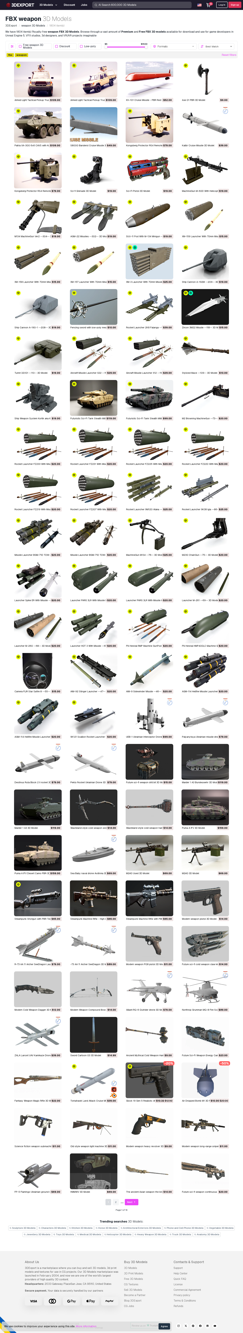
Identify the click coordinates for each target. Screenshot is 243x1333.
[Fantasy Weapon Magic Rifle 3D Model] (38, 1080)
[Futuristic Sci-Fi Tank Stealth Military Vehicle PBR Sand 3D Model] (94, 398)
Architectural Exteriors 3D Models (141, 1227)
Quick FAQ (180, 1279)
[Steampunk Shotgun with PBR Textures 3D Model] (38, 898)
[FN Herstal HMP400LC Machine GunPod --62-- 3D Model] (205, 625)
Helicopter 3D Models (118, 1234)
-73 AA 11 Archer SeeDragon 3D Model (90, 964)
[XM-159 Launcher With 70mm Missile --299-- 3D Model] (205, 216)
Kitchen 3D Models (82, 1227)
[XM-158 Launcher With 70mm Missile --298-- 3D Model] (38, 261)
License (178, 1284)
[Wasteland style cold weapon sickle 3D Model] (94, 807)
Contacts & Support (189, 1262)
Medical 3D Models (90, 1234)
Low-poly (90, 46)
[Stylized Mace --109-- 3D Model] (205, 352)
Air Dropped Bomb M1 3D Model (199, 1100)
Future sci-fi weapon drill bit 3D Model (146, 782)
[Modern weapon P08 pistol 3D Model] (149, 944)
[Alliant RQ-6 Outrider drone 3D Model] (149, 989)
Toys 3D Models (64, 1234)
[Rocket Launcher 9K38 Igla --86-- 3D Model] (205, 489)
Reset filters (229, 55)
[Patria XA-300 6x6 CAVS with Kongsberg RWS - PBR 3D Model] (38, 125)
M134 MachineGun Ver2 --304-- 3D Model (37, 236)
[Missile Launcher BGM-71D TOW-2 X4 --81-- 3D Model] (38, 534)
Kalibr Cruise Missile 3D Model (198, 145)
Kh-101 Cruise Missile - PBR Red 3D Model (149, 100)
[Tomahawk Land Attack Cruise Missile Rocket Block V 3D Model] (94, 1080)
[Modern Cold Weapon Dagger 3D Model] (38, 989)
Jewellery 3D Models (38, 1234)
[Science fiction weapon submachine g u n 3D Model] (38, 1126)
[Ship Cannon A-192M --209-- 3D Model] (205, 261)
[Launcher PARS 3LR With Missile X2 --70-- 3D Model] (149, 580)
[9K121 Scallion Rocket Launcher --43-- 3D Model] (94, 716)
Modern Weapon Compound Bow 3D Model (93, 1009)
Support (178, 1268)
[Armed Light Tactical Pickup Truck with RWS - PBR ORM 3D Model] (94, 79)
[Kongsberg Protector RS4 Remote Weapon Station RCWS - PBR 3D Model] (38, 170)
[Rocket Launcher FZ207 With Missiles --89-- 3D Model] (94, 489)
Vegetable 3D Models (221, 1227)
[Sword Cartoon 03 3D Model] (94, 1035)
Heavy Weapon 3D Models (151, 1234)
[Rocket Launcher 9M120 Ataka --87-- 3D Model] (149, 489)
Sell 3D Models (133, 1290)
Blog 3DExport (133, 1300)
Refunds (178, 1306)
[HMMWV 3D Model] (94, 1171)
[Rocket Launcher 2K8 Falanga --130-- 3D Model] (149, 307)
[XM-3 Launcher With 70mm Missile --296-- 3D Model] (149, 261)
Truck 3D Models (181, 1234)
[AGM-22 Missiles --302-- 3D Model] (94, 216)
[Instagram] (178, 1326)
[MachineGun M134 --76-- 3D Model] (149, 534)
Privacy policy (182, 1295)
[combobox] (176, 46)
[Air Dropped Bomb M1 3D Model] (205, 1080)
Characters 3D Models (53, 1227)
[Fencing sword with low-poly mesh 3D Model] (94, 307)
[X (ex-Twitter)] (185, 1326)
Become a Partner (135, 1295)
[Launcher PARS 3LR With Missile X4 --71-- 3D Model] (94, 580)
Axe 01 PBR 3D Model (193, 100)
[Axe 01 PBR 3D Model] (205, 79)
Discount (64, 46)
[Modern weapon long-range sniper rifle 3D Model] (205, 1126)
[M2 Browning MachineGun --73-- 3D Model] (205, 398)
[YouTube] (215, 1326)
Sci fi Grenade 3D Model (83, 191)
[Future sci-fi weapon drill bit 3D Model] (149, 762)
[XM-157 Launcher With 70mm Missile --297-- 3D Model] (94, 261)
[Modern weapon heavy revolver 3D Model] (149, 1126)
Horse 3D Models (108, 1227)
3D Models (130, 1268)
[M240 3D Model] (205, 853)
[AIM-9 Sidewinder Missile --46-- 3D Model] (149, 671)
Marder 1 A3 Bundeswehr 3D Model (200, 782)
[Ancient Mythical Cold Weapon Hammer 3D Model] (149, 1035)
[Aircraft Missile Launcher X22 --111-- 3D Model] (94, 352)
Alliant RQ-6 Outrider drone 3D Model (146, 1009)
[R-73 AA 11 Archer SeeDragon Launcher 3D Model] (38, 944)
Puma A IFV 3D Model (193, 827)
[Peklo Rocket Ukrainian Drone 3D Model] (94, 762)
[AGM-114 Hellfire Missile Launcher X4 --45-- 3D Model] (205, 671)
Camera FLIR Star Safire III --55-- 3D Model (38, 691)
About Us (32, 1262)
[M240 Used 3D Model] (149, 853)
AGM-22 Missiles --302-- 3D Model (89, 236)
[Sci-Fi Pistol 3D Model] (149, 170)
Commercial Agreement (187, 1290)
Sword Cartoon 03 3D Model (85, 1055)
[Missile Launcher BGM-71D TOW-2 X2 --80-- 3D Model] (94, 534)
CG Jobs (129, 1306)
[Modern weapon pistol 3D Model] (205, 898)
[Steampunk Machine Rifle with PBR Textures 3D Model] (149, 898)
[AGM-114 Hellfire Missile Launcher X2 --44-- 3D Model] (38, 716)
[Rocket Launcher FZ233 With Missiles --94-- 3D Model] (38, 443)
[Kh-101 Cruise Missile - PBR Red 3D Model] (149, 79)
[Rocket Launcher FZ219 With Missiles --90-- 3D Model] (38, 489)
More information (86, 1326)
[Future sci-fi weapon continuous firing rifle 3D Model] (205, 1171)
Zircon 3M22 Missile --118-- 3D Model (202, 327)
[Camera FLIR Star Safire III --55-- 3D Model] (38, 671)
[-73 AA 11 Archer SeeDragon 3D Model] (94, 944)
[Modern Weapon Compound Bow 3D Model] (94, 989)
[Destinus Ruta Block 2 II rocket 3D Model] (38, 762)
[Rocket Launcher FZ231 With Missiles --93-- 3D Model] (94, 443)
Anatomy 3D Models (207, 1234)
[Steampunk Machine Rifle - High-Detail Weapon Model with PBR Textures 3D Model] (94, 898)
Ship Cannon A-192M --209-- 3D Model (203, 281)
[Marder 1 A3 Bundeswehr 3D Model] (205, 762)
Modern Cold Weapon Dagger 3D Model (36, 1009)
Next (130, 1202)
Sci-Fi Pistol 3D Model (138, 191)
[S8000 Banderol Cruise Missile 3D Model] (94, 125)
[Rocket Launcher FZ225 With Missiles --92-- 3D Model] (149, 443)
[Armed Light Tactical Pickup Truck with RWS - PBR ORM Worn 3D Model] (38, 79)
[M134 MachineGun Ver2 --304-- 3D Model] (38, 216)
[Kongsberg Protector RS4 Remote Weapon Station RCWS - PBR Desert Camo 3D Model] (149, 125)
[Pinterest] (193, 1326)
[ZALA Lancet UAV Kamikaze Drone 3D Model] (38, 1035)
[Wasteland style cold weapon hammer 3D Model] (149, 807)
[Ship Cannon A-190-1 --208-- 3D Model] (38, 307)
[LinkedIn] (207, 1326)
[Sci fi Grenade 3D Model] (94, 170)
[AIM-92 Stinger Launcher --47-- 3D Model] (94, 671)
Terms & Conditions (185, 1300)
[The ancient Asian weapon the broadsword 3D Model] (149, 1171)
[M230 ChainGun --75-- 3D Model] (205, 534)
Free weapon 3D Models (33, 46)
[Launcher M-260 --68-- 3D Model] (38, 625)
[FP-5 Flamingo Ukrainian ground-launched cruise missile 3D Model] (38, 1171)
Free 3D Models (133, 1279)
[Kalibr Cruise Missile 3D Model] (205, 125)
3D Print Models (133, 1273)
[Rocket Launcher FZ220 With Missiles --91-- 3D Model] (205, 443)
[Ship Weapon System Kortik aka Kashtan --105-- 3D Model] (38, 398)
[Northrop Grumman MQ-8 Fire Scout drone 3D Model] (205, 989)
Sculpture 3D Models (24, 1227)
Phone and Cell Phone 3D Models (184, 1227)
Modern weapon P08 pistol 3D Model (146, 964)
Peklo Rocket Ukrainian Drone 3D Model (91, 782)
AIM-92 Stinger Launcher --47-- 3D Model (93, 691)
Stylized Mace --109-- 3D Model (199, 372)
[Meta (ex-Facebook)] (200, 1326)
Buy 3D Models (135, 1262)
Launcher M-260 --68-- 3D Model (33, 645)
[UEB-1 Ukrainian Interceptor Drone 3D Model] (149, 716)
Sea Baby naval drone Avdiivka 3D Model (92, 873)
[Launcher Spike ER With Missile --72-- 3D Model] (38, 580)
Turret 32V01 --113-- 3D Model (31, 372)
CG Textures (131, 1284)
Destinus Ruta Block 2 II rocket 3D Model (37, 782)
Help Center (181, 1273)
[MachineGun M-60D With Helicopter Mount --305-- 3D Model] (205, 170)
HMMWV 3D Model (80, 1191)
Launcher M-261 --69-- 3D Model (200, 600)
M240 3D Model (190, 873)
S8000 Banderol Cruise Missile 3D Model (92, 145)
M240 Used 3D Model (137, 873)
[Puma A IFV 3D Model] (205, 807)
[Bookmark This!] (57, 93)
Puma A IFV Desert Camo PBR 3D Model (36, 873)
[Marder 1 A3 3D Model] (38, 807)
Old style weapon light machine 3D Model (92, 1146)
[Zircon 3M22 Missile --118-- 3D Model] (205, 307)
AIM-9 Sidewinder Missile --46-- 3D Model (149, 691)
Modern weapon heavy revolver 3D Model (148, 1146)
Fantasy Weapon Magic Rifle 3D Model (35, 1100)
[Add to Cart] (50, 93)
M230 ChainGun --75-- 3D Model (200, 554)
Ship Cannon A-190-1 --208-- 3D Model (37, 327)
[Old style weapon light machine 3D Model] (94, 1126)
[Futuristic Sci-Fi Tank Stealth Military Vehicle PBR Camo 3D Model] (149, 398)
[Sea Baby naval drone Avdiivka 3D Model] (94, 853)
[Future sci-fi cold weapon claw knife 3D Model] (205, 944)
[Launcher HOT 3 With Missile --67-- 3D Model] (94, 625)
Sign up (235, 4)
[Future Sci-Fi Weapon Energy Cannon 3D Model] (205, 1035)
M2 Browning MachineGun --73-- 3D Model (205, 418)
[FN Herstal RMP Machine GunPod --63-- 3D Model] (149, 625)
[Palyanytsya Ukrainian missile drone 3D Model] (205, 716)
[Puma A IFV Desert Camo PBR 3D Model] (38, 853)
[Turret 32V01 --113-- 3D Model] (38, 352)
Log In (222, 4)
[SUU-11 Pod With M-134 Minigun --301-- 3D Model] (149, 216)
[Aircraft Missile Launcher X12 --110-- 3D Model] (149, 352)
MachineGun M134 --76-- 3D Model (145, 554)
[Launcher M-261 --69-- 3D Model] (205, 580)
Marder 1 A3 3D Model (26, 827)
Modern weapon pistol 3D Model (199, 918)
